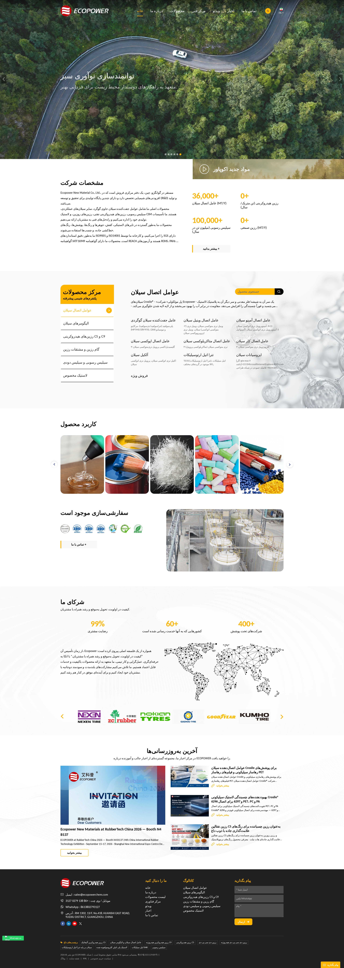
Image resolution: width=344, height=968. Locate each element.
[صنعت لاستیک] (82, 464)
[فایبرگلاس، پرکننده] (217, 464)
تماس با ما (248, 11)
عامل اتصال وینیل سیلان (201, 320)
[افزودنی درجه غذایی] (262, 464)
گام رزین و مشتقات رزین (81, 349)
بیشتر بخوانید (74, 852)
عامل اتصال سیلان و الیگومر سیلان (125, 942)
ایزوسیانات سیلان (249, 355)
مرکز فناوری (153, 901)
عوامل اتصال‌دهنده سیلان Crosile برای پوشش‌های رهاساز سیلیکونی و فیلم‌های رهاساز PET (244, 770)
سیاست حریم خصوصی (100, 958)
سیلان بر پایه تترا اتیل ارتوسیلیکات (77, 947)
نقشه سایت (74, 958)
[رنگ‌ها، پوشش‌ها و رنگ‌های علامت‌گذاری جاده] (172, 464)
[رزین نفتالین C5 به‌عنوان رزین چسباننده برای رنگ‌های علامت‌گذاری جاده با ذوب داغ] (190, 837)
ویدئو (216, 11)
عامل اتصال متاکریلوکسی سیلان (207, 341)
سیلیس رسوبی (158, 947)
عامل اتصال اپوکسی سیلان (150, 341)
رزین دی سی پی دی (207, 942)
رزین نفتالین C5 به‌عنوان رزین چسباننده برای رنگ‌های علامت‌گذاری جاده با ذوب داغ (246, 828)
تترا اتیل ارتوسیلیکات (199, 355)
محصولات (177, 11)
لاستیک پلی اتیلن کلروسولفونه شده (111, 947)
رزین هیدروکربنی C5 (185, 942)
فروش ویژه (139, 376)
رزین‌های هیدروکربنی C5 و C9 (84, 336)
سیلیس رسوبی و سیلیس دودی (85, 362)
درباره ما (156, 11)
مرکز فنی (198, 11)
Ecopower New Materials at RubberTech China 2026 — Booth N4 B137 (110, 832)
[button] (165, 154)
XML (85, 958)
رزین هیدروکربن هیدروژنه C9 (158, 942)
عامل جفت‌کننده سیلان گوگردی (153, 320)
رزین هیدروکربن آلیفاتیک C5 (93, 942)
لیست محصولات (155, 897)
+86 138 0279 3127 (77, 901)
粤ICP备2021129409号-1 (149, 954)
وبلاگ (62, 958)
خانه (140, 11)
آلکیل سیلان (139, 355)
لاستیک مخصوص (75, 375)
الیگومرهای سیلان (76, 323)
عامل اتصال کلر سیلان (252, 341)
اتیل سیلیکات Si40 (140, 947)
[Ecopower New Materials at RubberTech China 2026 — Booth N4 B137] (112, 795)
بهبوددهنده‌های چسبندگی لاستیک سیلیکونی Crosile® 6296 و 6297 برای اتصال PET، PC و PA (245, 799)
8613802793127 (90, 907)
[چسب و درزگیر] (127, 464)
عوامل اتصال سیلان (77, 310)
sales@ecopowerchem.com (91, 894)
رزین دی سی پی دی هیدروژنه (234, 942)
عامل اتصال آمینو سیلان (253, 320)
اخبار (230, 11)
